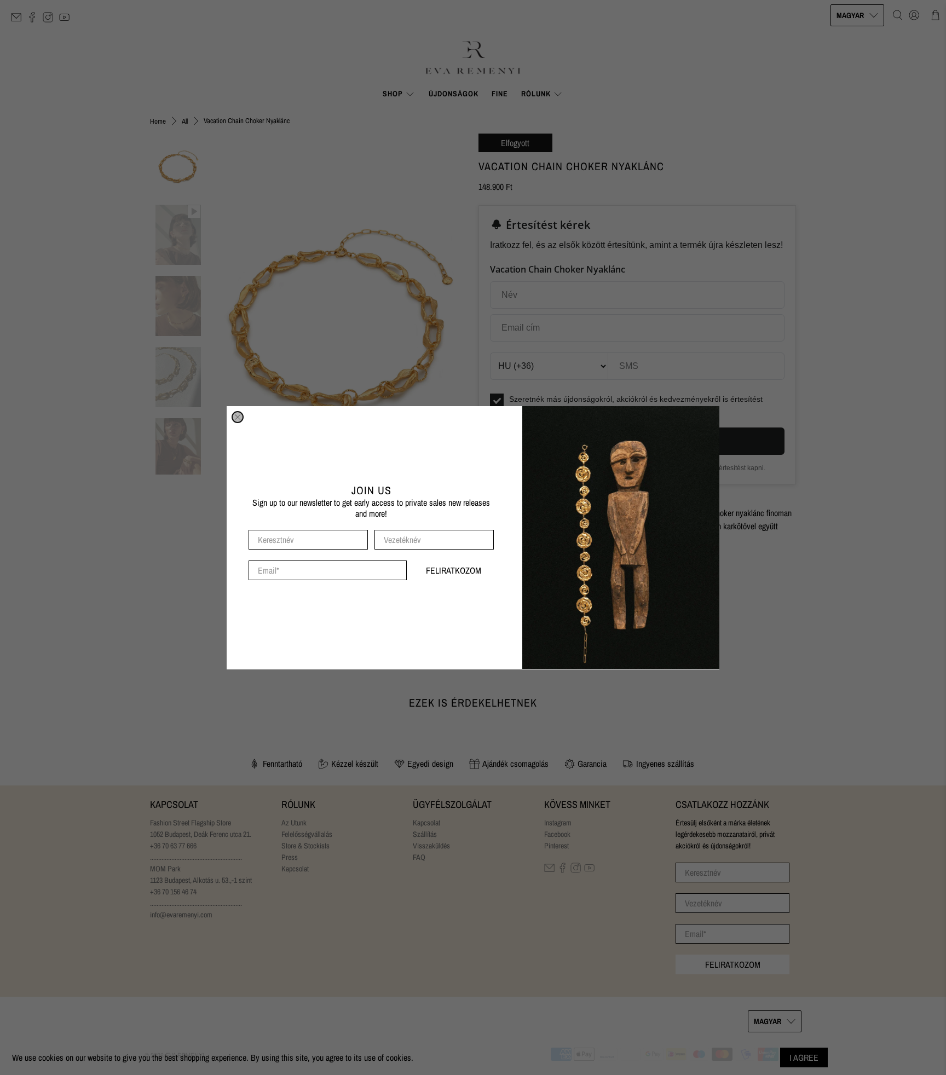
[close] (237, 417)
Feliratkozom (453, 570)
